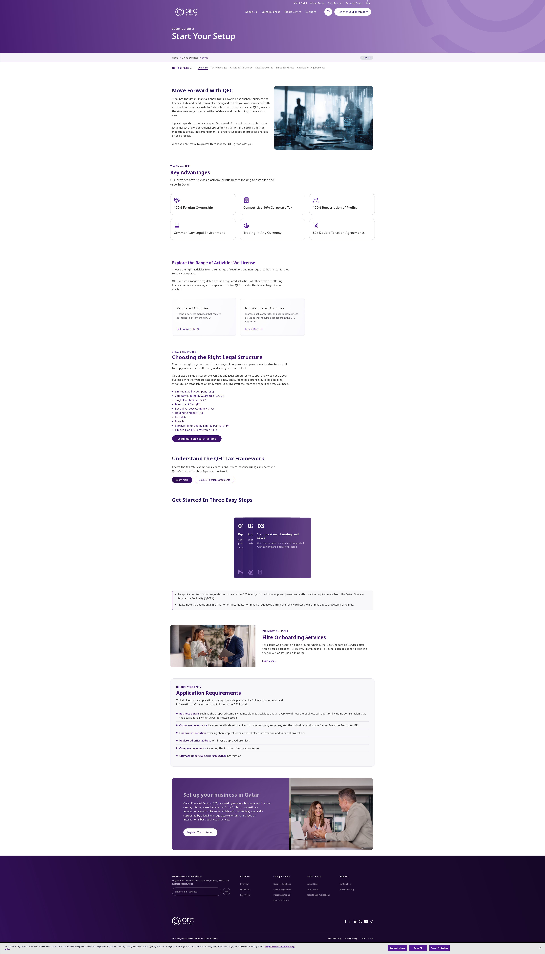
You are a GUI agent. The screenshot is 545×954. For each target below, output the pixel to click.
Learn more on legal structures (197, 438)
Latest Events (313, 889)
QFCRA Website (186, 329)
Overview (203, 67)
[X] (360, 921)
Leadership (245, 889)
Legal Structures (264, 67)
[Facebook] (345, 921)
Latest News (312, 884)
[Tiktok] (371, 921)
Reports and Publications (318, 894)
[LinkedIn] (350, 921)
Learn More (252, 329)
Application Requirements (311, 67)
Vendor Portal (317, 3)
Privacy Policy (351, 938)
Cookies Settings (397, 948)
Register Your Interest (354, 11)
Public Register (335, 3)
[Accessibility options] (369, 3)
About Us (251, 11)
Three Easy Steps (285, 67)
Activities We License (241, 67)
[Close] (540, 948)
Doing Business (270, 11)
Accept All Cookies (439, 948)
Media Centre (293, 11)
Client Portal (300, 3)
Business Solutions (282, 884)
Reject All (418, 948)
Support (311, 11)
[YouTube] (366, 921)
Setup (205, 57)
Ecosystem (245, 894)
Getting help (345, 884)
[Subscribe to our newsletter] (226, 891)
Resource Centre (354, 3)
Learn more (182, 479)
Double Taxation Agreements (214, 479)
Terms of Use (367, 938)
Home (175, 57)
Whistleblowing (347, 889)
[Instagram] (355, 921)
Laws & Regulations (282, 889)
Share (368, 57)
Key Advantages (218, 67)
